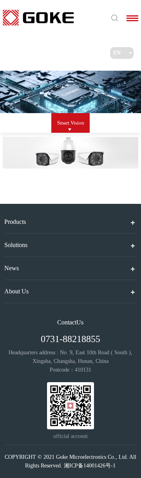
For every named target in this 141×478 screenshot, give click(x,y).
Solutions (15, 245)
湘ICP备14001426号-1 (90, 466)
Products (15, 221)
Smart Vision (70, 123)
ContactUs (70, 322)
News (11, 268)
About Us (16, 291)
